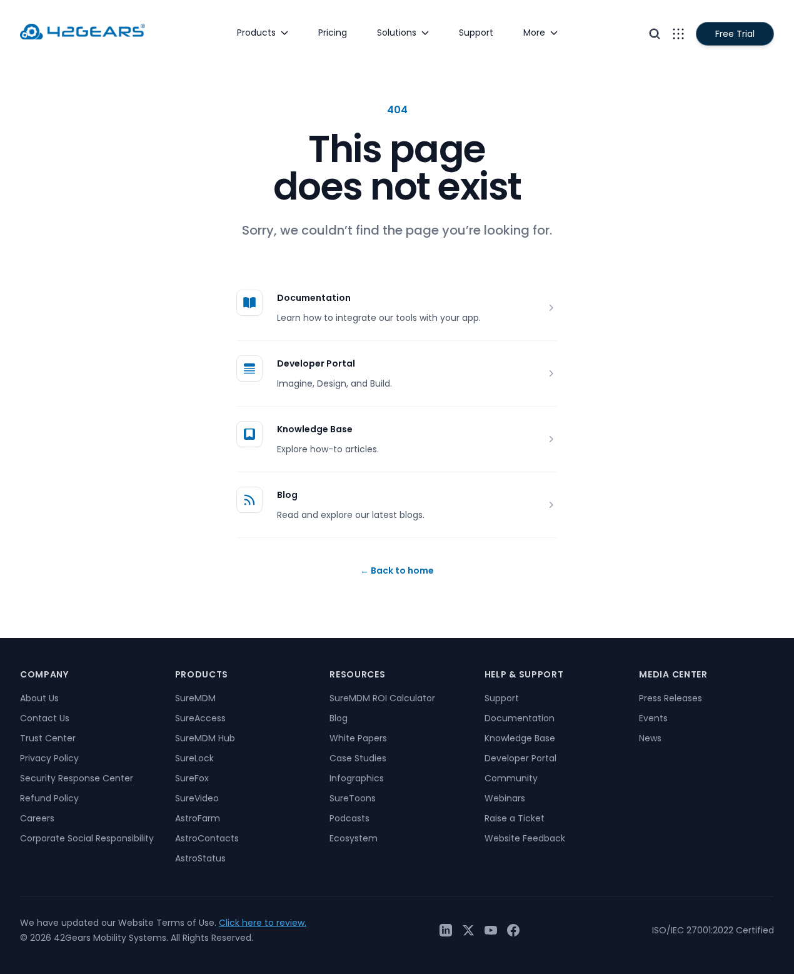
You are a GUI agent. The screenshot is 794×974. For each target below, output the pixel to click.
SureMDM (195, 698)
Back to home (397, 570)
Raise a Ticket (515, 818)
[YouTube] (491, 930)
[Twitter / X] (468, 930)
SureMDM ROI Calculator (382, 698)
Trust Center (48, 738)
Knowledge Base (315, 429)
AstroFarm (197, 818)
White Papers (358, 738)
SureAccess (200, 718)
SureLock (194, 758)
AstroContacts (207, 838)
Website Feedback (525, 838)
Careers (37, 818)
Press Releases (670, 698)
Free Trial (735, 34)
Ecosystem (353, 838)
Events (653, 718)
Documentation (314, 298)
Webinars (505, 798)
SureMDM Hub (205, 738)
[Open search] (654, 34)
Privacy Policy (49, 758)
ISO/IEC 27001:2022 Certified (713, 930)
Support (502, 698)
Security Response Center (76, 778)
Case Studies (357, 758)
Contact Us (44, 718)
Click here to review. (262, 922)
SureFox (192, 778)
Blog (287, 495)
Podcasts (349, 818)
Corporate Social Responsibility (87, 838)
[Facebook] (513, 930)
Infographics (356, 778)
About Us (39, 698)
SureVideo (197, 798)
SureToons (352, 798)
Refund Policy (49, 798)
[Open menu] (678, 33)
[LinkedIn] (446, 930)
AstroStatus (200, 858)
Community (511, 778)
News (650, 738)
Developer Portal (316, 363)
